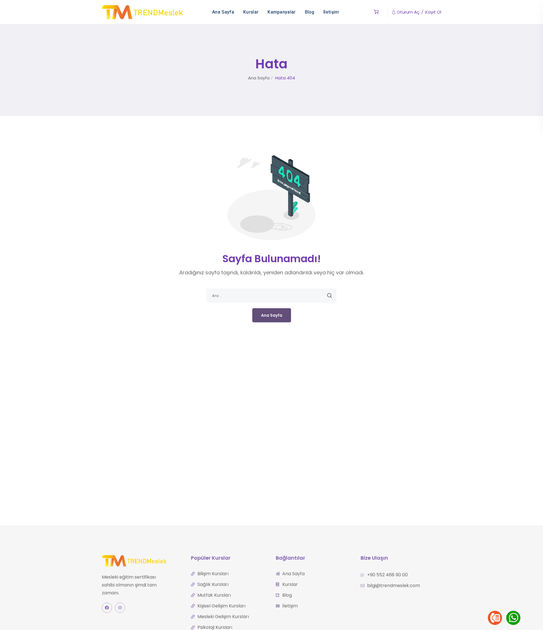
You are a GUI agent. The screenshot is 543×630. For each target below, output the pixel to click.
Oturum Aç (408, 12)
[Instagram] (120, 608)
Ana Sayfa (259, 78)
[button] (376, 12)
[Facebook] (107, 608)
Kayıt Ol (433, 12)
